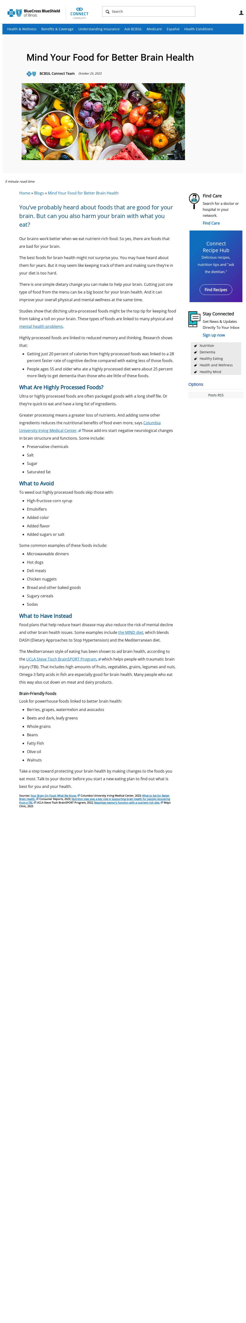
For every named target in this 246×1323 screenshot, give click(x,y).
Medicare (154, 29)
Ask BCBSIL (133, 29)
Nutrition (207, 345)
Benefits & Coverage (57, 29)
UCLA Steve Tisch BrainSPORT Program (61, 659)
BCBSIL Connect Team (57, 73)
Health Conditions (198, 29)
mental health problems (41, 326)
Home (24, 193)
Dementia (207, 352)
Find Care (211, 223)
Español (173, 29)
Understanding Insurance (99, 29)
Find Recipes (216, 289)
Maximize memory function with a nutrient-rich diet (126, 802)
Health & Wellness (22, 29)
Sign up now (214, 335)
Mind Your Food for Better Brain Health (83, 193)
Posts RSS (216, 395)
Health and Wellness (216, 365)
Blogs (39, 193)
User (241, 12)
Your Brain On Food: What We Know (53, 795)
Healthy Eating (211, 358)
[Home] (48, 13)
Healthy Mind (210, 371)
